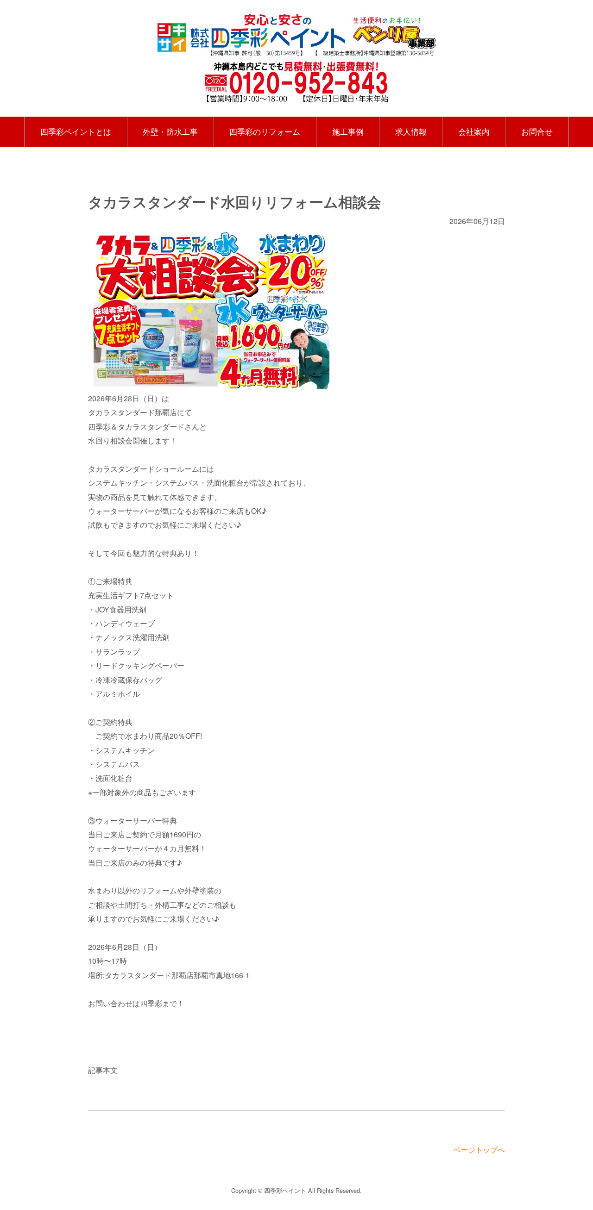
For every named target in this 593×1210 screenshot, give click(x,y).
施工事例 (348, 131)
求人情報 (411, 131)
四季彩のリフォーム (264, 131)
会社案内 (474, 131)
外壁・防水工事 (170, 131)
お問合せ (537, 131)
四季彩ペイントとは (75, 131)
